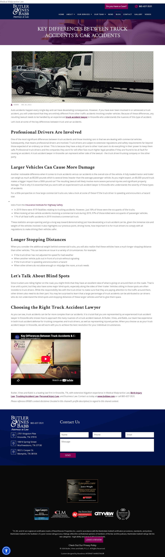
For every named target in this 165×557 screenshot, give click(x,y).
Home (61, 14)
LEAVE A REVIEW (94, 539)
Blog (118, 14)
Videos (148, 14)
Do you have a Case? (116, 6)
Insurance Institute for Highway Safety (44, 204)
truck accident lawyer (77, 117)
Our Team (99, 14)
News (110, 14)
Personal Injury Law (49, 396)
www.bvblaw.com (106, 396)
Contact (127, 14)
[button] (6, 550)
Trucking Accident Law (27, 396)
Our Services (83, 14)
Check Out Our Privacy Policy (82, 545)
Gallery (138, 14)
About (70, 14)
